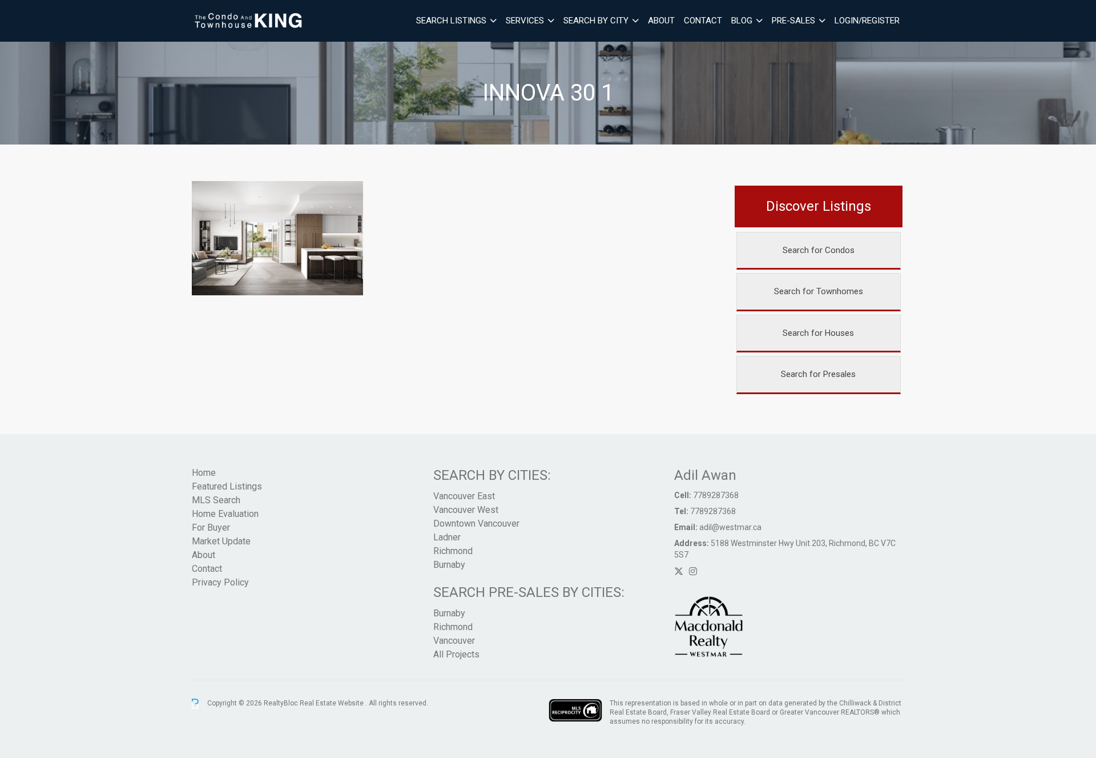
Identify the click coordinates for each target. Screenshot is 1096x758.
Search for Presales (818, 374)
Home (204, 472)
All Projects (456, 654)
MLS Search (216, 500)
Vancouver (454, 640)
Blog (741, 20)
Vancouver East (464, 496)
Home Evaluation (225, 513)
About (661, 20)
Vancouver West (465, 509)
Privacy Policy (220, 582)
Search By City (595, 20)
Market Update (221, 541)
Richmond (453, 551)
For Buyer (211, 527)
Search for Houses (818, 333)
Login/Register (867, 20)
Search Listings (451, 20)
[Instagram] (693, 571)
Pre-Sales (793, 20)
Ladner (447, 537)
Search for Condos (819, 250)
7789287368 (716, 495)
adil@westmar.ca (730, 527)
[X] (678, 571)
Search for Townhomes (818, 291)
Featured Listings (227, 486)
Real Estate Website (332, 703)
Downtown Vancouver (476, 523)
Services (525, 20)
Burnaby (449, 564)
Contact (703, 20)
